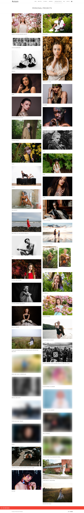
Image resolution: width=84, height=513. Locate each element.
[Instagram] (68, 511)
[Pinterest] (70, 511)
